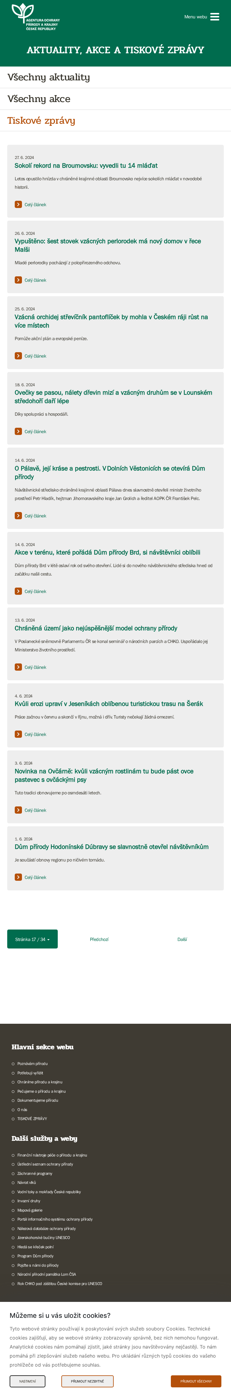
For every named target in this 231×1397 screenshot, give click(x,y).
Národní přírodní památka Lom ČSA (46, 1274)
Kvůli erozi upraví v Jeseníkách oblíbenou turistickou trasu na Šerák (109, 703)
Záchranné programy (34, 1173)
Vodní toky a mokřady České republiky (49, 1191)
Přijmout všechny (196, 1381)
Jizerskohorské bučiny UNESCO (43, 1237)
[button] (201, 16)
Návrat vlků (26, 1182)
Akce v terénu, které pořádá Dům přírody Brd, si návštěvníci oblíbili (107, 552)
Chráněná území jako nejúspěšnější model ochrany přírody (96, 628)
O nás (22, 1109)
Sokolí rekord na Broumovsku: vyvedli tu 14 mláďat (86, 165)
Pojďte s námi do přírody (37, 1265)
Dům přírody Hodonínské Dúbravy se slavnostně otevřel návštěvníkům (112, 846)
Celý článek (35, 204)
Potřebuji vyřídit (30, 1072)
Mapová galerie (29, 1210)
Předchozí (99, 939)
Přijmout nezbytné (87, 1381)
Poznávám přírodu (32, 1063)
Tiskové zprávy (41, 120)
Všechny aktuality (48, 77)
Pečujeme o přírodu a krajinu (41, 1091)
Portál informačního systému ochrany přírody (55, 1219)
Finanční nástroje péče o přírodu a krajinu (52, 1155)
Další (182, 939)
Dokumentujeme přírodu (37, 1100)
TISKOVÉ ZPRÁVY (32, 1118)
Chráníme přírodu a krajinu (39, 1081)
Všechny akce (38, 99)
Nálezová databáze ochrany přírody (46, 1228)
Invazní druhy (28, 1200)
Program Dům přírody (35, 1255)
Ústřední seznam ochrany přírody (45, 1164)
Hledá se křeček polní (35, 1246)
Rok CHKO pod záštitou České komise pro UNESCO (59, 1283)
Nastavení (27, 1381)
